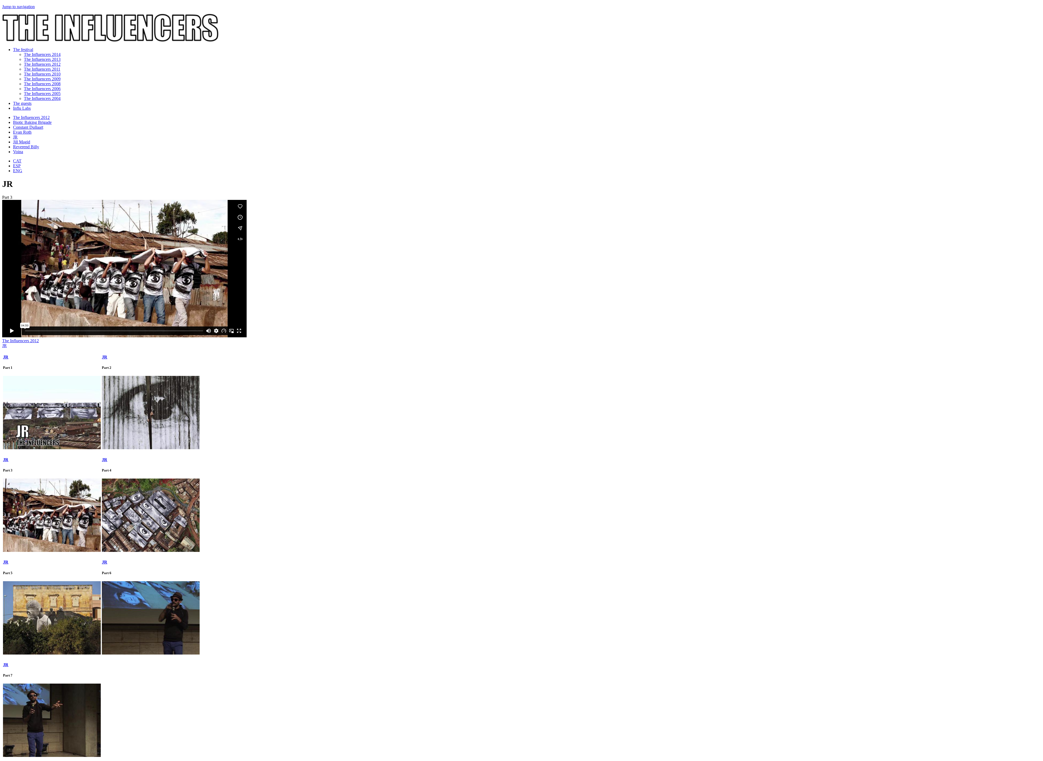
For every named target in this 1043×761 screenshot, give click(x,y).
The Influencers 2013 (42, 59)
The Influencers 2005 (42, 93)
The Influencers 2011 (42, 69)
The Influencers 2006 (42, 88)
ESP (17, 165)
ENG (17, 170)
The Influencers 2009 (42, 79)
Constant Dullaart (28, 127)
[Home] (110, 40)
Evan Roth (22, 132)
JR (15, 137)
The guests (22, 103)
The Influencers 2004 (42, 98)
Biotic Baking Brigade (32, 122)
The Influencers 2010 (42, 74)
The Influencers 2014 (42, 54)
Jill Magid (21, 142)
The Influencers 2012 (42, 64)
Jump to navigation (18, 6)
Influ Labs (22, 108)
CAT (17, 161)
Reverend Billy (26, 146)
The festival (23, 49)
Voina (18, 151)
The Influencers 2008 (42, 83)
